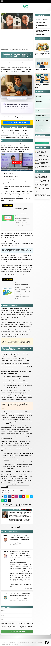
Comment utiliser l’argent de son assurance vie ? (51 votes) (42, 157)
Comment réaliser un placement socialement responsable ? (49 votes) (41, 163)
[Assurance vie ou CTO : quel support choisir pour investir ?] (42, 58)
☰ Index (17, 59)
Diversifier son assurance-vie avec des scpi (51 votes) (41, 152)
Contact (13, 642)
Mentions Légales (30, 642)
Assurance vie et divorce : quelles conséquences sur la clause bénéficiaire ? (42, 21)
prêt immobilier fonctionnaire (13, 308)
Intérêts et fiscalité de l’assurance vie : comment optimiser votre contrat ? (42, 55)
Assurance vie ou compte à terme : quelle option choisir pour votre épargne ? (42, 86)
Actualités (38, 96)
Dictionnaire (39, 101)
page (6, 257)
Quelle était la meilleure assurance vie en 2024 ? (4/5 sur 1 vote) (42, 190)
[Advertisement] (17, 39)
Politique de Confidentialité (21, 642)
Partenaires (9, 642)
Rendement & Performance (42, 120)
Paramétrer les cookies (38, 642)
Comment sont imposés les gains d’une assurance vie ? (42, 26)
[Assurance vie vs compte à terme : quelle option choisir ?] (42, 73)
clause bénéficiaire (9, 405)
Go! (42, 142)
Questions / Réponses (41, 115)
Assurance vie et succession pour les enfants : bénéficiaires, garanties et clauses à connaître (42, 32)
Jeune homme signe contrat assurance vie (18, 98)
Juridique (38, 110)
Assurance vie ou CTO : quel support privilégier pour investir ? (42, 70)
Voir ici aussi (26, 360)
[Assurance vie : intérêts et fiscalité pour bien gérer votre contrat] (42, 42)
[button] (2, 496)
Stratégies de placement (41, 129)
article (7, 423)
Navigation (4, 642)
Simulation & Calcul (40, 125)
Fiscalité (38, 106)
